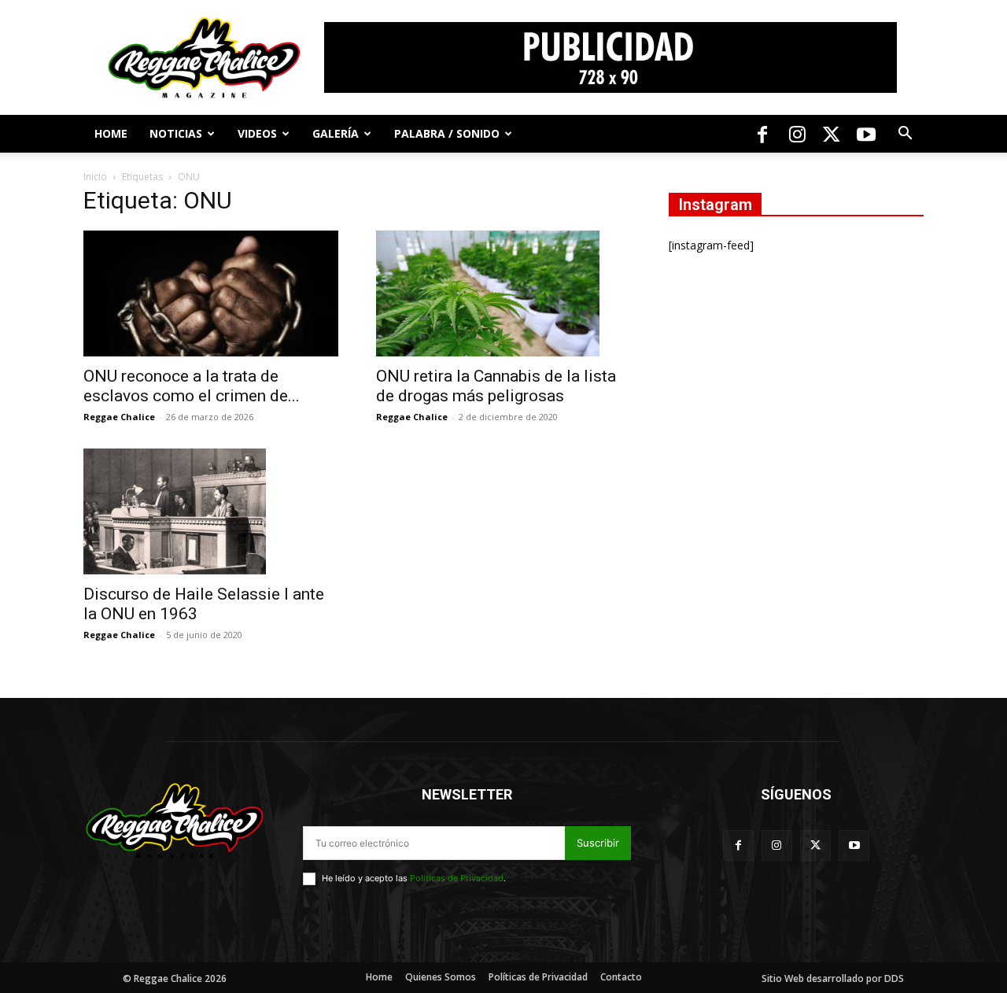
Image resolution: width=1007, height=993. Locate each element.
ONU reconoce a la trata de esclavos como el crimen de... (191, 386)
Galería (335, 133)
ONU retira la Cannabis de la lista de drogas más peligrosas (496, 386)
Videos (257, 133)
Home (110, 133)
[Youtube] (866, 134)
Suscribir (598, 842)
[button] (905, 134)
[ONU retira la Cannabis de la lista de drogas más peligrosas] (503, 293)
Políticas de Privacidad (457, 878)
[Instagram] (797, 134)
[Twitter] (831, 134)
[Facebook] (762, 134)
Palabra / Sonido (447, 133)
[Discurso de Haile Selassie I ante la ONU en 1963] (210, 511)
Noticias (175, 133)
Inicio (95, 176)
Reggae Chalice (119, 417)
